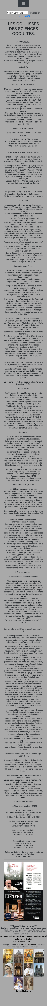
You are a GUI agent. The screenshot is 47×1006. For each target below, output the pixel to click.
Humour (29, 936)
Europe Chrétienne (28, 944)
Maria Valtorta (40, 936)
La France (4, 936)
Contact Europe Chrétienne (23, 942)
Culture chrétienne (17, 936)
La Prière (19, 939)
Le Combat (27, 939)
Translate (26, 16)
